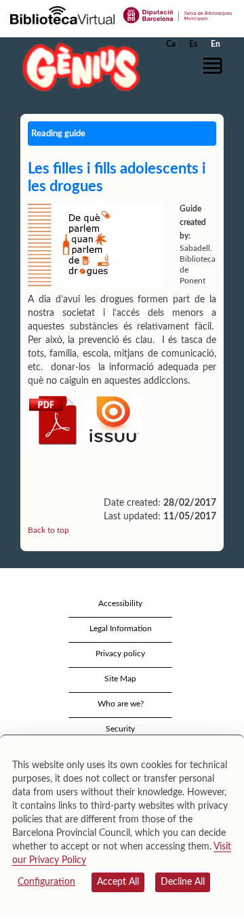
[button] (215, 66)
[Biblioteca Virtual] (62, 14)
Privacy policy (120, 653)
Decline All (183, 882)
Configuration (46, 882)
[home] (78, 66)
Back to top (48, 530)
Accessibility (120, 603)
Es (193, 44)
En (215, 44)
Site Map (120, 679)
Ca (171, 44)
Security (120, 729)
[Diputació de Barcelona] (178, 14)
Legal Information (120, 628)
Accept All (118, 882)
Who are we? (121, 704)
